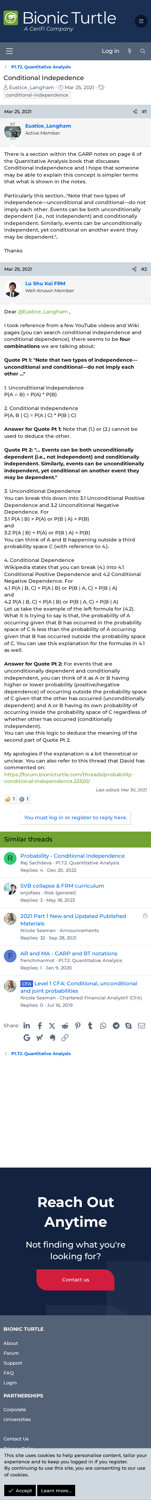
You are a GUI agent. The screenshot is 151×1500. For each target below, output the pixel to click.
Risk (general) (60, 892)
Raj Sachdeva (36, 862)
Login (10, 1382)
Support (13, 1363)
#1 (144, 111)
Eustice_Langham (31, 87)
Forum (11, 1353)
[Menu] (9, 51)
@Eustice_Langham (43, 311)
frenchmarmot (37, 960)
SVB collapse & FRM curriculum (62, 885)
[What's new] (129, 51)
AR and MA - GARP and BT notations (69, 953)
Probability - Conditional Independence (72, 855)
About (11, 1343)
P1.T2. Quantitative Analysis (87, 862)
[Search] (143, 51)
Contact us (75, 1279)
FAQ (9, 1373)
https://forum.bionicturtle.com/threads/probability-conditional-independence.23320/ (68, 778)
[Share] (135, 111)
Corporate (15, 1409)
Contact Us (16, 1438)
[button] (141, 21)
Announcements (79, 930)
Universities (17, 1419)
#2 (144, 269)
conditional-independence (37, 95)
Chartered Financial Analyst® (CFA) (101, 997)
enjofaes (30, 892)
